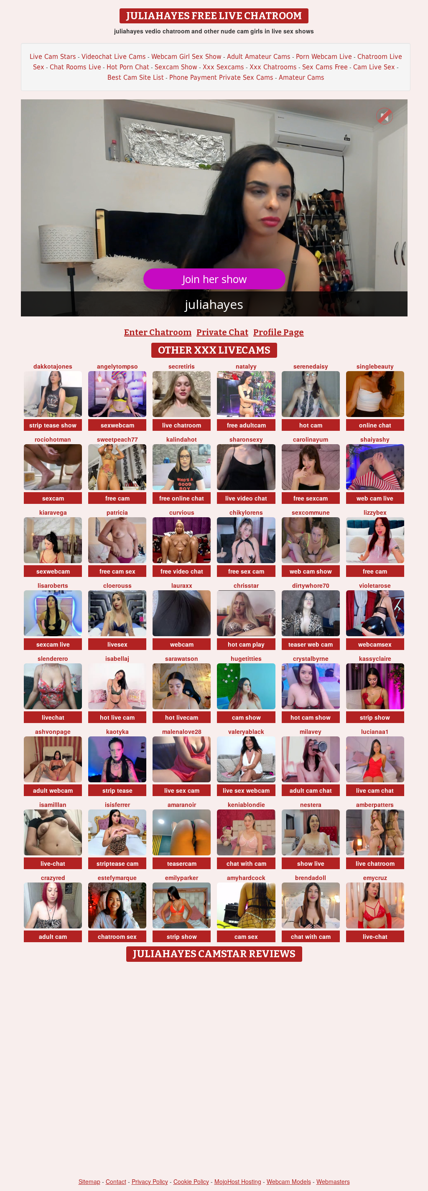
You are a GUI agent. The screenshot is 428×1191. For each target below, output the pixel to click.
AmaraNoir (182, 804)
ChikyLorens (246, 512)
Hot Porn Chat (128, 67)
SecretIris (181, 366)
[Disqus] (214, 1070)
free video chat (181, 571)
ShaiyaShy (375, 439)
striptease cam (117, 863)
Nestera (310, 804)
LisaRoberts (53, 585)
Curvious (181, 512)
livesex (117, 644)
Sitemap (89, 1181)
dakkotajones (52, 366)
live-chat (53, 863)
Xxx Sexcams (223, 67)
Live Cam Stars (53, 57)
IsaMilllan (52, 804)
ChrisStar (246, 585)
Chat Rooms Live (75, 67)
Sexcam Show (176, 67)
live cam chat (375, 790)
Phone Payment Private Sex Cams (221, 77)
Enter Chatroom (157, 332)
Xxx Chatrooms (273, 67)
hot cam (310, 425)
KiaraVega (53, 512)
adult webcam (53, 790)
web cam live (375, 498)
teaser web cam (310, 644)
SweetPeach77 (117, 439)
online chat (375, 425)
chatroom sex (117, 936)
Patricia (117, 512)
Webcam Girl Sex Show (186, 57)
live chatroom (181, 425)
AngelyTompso (117, 366)
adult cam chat (311, 790)
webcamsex (375, 644)
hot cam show (310, 717)
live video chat (246, 498)
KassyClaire (375, 658)
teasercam (181, 863)
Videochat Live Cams (114, 57)
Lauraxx (181, 585)
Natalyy (246, 366)
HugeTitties (246, 658)
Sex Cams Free (325, 67)
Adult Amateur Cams (258, 57)
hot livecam (181, 717)
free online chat (181, 498)
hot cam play (246, 644)
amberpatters (375, 804)
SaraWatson (181, 658)
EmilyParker (181, 877)
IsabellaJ (117, 658)
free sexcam (310, 498)
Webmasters (333, 1181)
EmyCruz (375, 877)
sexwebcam (117, 425)
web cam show (311, 571)
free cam (117, 498)
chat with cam (246, 863)
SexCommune (311, 512)
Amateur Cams (301, 77)
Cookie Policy (191, 1181)
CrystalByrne (311, 658)
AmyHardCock (246, 877)
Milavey (310, 731)
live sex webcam (246, 790)
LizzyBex (375, 512)
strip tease (117, 790)
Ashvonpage (53, 731)
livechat (53, 717)
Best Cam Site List (135, 77)
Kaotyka (117, 731)
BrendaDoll (310, 877)
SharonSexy (246, 439)
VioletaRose (375, 585)
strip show (375, 717)
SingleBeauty (375, 366)
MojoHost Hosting (237, 1181)
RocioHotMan (53, 439)
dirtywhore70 (310, 585)
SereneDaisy (310, 366)
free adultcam (246, 425)
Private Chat (222, 332)
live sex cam (181, 790)
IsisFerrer (117, 804)
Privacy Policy (150, 1181)
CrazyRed (53, 877)
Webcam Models (289, 1181)
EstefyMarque (117, 877)
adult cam (53, 936)
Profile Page (278, 332)
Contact (116, 1181)
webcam (182, 644)
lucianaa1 (375, 731)
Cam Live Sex (374, 67)
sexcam (53, 498)
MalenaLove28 (181, 731)
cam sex (246, 936)
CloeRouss (117, 585)
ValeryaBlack (246, 731)
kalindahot (181, 439)
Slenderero (53, 658)
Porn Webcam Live (324, 57)
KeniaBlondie (246, 804)
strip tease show (52, 425)
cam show (246, 717)
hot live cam (117, 717)
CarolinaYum (310, 439)
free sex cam (246, 571)
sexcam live (53, 644)
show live (310, 863)
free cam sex (117, 571)
